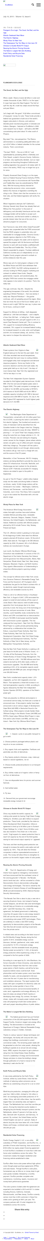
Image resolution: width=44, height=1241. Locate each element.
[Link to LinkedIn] (39, 1235)
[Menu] (37, 5)
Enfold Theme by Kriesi (32, 1232)
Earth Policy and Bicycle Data (14, 53)
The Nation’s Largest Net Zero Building (17, 51)
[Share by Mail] (6, 1219)
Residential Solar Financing (13, 56)
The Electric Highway (10, 38)
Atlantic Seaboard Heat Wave (13, 35)
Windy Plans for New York (12, 40)
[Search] (31, 5)
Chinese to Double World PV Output (16, 45)
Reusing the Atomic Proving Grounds (16, 48)
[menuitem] (31, 5)
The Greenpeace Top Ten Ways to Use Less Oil (20, 43)
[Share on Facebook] (6, 1212)
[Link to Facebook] (35, 1235)
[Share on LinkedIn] (6, 1215)
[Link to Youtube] (31, 1235)
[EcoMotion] (18, 5)
